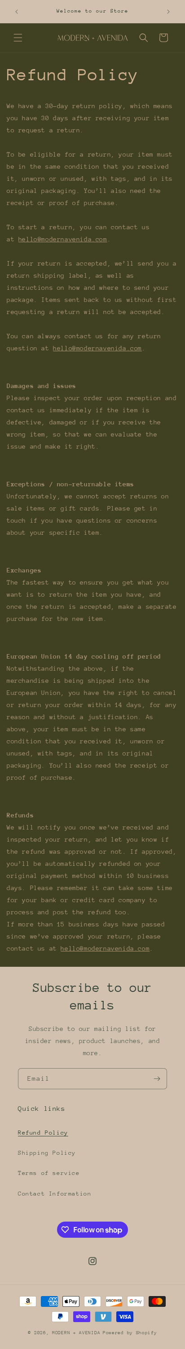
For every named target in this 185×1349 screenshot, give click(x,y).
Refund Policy (43, 1132)
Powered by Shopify (130, 1333)
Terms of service (49, 1173)
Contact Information (54, 1193)
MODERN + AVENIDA (76, 1333)
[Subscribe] (157, 1078)
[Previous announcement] (16, 12)
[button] (18, 38)
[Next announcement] (168, 12)
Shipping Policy (47, 1152)
